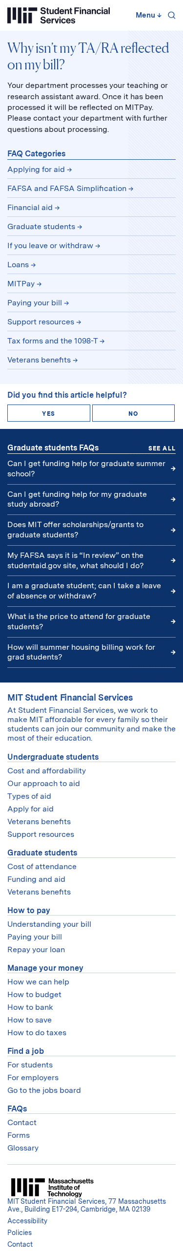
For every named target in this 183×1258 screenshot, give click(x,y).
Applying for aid (36, 169)
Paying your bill (34, 302)
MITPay (21, 283)
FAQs (17, 1108)
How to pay (28, 910)
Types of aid (29, 796)
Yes (48, 413)
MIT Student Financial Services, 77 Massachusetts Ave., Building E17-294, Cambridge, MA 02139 (86, 1205)
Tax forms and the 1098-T (52, 340)
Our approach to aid (43, 783)
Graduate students (41, 226)
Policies (19, 1233)
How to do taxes (36, 1032)
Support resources (40, 321)
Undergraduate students (53, 757)
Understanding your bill (49, 924)
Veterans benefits (39, 359)
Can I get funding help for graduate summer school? (86, 468)
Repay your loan (36, 949)
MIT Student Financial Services (70, 697)
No (133, 413)
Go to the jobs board (44, 1090)
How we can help (38, 981)
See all (162, 448)
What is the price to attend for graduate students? (78, 621)
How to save (29, 1019)
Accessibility (27, 1221)
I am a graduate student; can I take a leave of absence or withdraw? (84, 590)
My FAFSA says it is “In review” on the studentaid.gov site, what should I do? (76, 560)
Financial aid (30, 207)
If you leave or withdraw (50, 245)
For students (30, 1064)
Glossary (23, 1147)
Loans (18, 264)
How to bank (30, 1007)
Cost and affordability (46, 770)
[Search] (170, 15)
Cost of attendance (42, 866)
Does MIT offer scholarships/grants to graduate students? (75, 529)
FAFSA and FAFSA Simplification (66, 188)
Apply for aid (30, 808)
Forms (18, 1135)
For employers (33, 1077)
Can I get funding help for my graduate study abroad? (77, 499)
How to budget (34, 994)
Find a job (25, 1051)
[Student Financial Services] (58, 15)
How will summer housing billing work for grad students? (81, 652)
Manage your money (45, 968)
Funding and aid (36, 879)
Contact (22, 1122)
